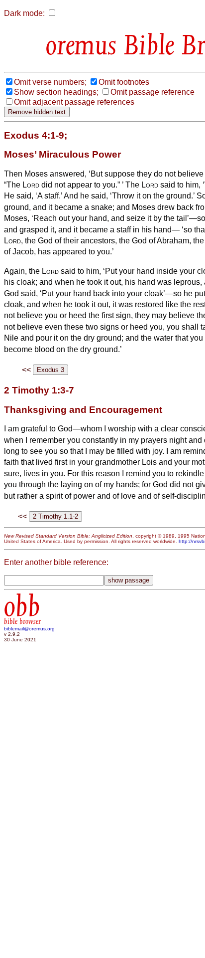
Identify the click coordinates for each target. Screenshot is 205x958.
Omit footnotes (124, 82)
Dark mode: (24, 13)
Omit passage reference (152, 92)
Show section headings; (56, 92)
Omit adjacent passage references (74, 102)
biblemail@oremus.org (29, 628)
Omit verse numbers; (50, 82)
